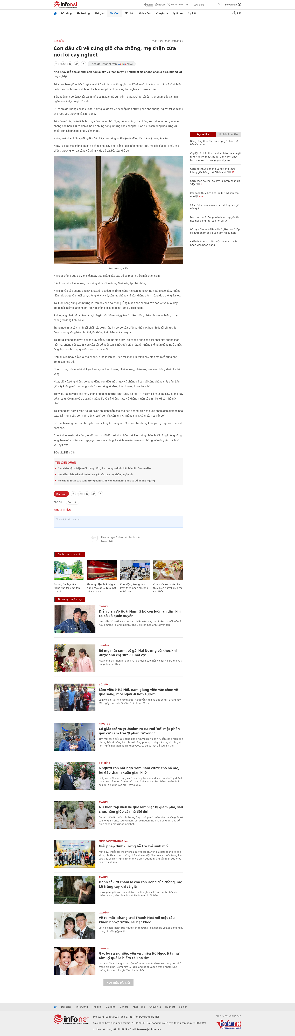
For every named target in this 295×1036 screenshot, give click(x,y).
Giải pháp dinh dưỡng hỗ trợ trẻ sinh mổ (133, 846)
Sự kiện (192, 13)
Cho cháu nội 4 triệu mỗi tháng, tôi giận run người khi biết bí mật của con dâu (104, 468)
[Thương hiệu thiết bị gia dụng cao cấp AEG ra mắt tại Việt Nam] (102, 570)
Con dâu (72, 502)
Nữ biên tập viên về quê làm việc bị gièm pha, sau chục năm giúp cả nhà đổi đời (141, 809)
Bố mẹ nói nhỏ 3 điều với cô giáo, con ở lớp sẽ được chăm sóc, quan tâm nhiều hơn (215, 231)
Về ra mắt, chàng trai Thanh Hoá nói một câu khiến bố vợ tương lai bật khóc (137, 919)
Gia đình (114, 13)
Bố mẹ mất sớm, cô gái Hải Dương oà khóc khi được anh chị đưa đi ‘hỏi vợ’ (138, 652)
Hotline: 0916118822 (181, 4)
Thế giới (99, 13)
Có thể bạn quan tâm (70, 554)
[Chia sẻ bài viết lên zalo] (63, 63)
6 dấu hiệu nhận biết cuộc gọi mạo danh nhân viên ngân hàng (213, 243)
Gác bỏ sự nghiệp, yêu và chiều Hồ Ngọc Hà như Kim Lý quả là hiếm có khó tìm (139, 955)
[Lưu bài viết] (83, 63)
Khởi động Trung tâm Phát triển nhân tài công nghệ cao (134, 588)
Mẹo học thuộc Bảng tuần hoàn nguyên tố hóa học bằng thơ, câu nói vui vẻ (214, 219)
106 (200, 196)
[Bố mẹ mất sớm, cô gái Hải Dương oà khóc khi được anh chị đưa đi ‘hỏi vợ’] (74, 658)
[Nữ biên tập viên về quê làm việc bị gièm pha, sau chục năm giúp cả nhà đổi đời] (74, 815)
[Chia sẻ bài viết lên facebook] (56, 63)
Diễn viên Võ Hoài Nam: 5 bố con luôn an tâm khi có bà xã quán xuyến (140, 613)
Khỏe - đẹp (144, 13)
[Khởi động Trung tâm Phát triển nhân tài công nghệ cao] (135, 570)
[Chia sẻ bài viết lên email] (69, 63)
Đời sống (66, 13)
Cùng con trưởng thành (114, 841)
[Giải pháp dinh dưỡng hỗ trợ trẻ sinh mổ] (74, 854)
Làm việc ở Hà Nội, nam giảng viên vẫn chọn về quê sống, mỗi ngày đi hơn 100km (138, 691)
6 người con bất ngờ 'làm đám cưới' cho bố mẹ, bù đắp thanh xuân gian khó (139, 770)
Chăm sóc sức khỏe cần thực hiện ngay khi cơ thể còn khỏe (167, 588)
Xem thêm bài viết (118, 982)
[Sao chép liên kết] (76, 63)
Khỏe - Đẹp (105, 723)
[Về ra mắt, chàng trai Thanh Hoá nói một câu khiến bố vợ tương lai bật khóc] (74, 925)
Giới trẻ (128, 13)
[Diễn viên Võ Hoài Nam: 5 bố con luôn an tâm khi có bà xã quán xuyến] (74, 619)
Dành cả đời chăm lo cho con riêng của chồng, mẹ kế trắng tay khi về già (140, 884)
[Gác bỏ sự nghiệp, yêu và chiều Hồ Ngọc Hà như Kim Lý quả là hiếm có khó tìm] (74, 961)
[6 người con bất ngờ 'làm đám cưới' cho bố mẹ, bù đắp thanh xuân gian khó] (74, 776)
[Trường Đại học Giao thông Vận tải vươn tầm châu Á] (68, 570)
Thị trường (83, 13)
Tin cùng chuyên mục (70, 599)
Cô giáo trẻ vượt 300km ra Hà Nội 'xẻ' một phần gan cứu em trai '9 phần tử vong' (139, 730)
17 (232, 172)
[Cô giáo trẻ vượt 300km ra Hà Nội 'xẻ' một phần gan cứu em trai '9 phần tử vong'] (74, 736)
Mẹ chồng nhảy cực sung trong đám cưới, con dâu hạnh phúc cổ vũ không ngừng (106, 480)
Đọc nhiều (203, 134)
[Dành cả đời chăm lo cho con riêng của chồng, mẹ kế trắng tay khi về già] (74, 890)
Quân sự (178, 13)
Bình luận (61, 493)
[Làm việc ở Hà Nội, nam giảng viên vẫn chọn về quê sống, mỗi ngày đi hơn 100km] (74, 697)
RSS (239, 13)
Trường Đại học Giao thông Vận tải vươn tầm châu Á (67, 588)
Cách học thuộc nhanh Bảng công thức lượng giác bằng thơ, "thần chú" (212, 170)
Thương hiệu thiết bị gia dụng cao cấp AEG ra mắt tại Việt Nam (101, 588)
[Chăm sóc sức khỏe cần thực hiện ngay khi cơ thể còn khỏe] (168, 570)
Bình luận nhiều (228, 134)
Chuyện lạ (162, 13)
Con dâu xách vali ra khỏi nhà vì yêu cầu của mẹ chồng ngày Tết (95, 474)
